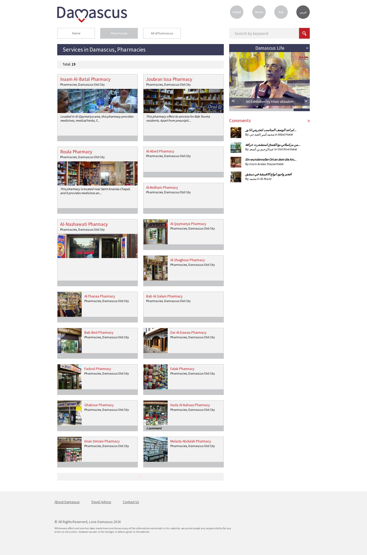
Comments (240, 121)
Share (259, 12)
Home (76, 33)
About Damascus (67, 502)
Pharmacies (119, 33)
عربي (303, 12)
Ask (281, 12)
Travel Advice (101, 502)
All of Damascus (162, 33)
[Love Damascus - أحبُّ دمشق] (92, 21)
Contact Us (131, 502)
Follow (236, 12)
